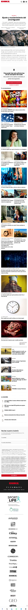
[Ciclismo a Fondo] (13, 571)
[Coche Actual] (13, 524)
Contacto (5, 489)
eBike (13, 349)
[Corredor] (13, 556)
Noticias (14, 358)
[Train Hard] (13, 585)
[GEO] (13, 601)
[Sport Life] (13, 551)
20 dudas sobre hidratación (10, 419)
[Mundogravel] (13, 605)
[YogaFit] (13, 567)
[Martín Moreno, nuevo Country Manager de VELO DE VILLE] (6, 379)
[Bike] (13, 576)
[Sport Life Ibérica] (14, 499)
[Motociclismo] (13, 546)
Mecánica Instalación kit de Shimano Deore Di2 (14, 415)
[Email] (25, 609)
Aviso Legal (20, 454)
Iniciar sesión (24, 2)
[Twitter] (7, 609)
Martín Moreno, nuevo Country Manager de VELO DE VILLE (19, 379)
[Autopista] (13, 518)
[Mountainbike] (5, 2)
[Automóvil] (13, 538)
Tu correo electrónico (6, 442)
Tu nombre (3, 437)
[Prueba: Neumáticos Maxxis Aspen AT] (6, 370)
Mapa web (22, 489)
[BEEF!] (13, 596)
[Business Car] (13, 529)
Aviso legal (18, 489)
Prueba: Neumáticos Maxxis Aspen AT (17, 370)
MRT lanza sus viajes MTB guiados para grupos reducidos (14, 405)
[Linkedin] (11, 609)
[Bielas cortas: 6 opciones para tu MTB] (6, 360)
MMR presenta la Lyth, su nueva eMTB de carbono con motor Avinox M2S (19, 352)
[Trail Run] (13, 564)
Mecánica (14, 15)
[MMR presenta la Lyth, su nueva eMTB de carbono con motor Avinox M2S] (6, 351)
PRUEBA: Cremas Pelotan (19, 389)
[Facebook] (2, 609)
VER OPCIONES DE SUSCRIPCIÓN (14, 82)
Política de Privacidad (15, 457)
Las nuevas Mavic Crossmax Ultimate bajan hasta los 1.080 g (15, 401)
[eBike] (13, 590)
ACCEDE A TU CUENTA (14, 85)
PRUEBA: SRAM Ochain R (9, 410)
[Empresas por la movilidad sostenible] (14, 509)
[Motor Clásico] (13, 533)
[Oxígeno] (13, 580)
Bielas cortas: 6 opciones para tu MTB (19, 361)
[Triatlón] (13, 560)
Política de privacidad (11, 489)
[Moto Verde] (13, 542)
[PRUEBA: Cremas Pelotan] (6, 388)
